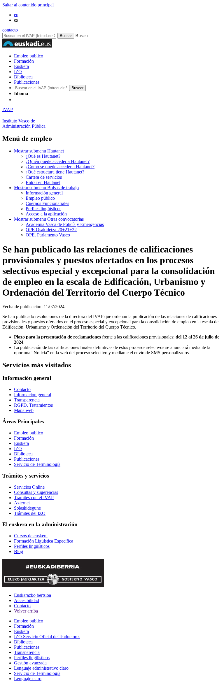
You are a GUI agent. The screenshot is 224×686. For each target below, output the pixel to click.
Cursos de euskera (31, 535)
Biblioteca (23, 76)
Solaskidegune (27, 508)
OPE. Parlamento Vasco (48, 234)
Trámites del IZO (30, 513)
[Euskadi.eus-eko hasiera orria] (36, 99)
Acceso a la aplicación (46, 213)
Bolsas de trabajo (46, 187)
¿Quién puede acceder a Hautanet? (58, 161)
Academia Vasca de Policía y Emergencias (65, 224)
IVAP (7, 109)
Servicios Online (29, 487)
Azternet (22, 502)
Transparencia (27, 399)
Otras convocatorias (49, 219)
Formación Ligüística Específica (43, 540)
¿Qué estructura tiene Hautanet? (55, 171)
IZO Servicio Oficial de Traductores (47, 636)
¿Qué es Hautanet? (43, 156)
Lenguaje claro (27, 678)
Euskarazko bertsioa (32, 595)
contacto (10, 29)
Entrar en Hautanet (43, 182)
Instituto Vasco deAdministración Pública (24, 123)
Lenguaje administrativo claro (41, 668)
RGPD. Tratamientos (33, 405)
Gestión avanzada (30, 662)
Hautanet (39, 150)
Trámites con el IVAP (34, 497)
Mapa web (24, 410)
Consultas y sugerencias (36, 492)
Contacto (22, 389)
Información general (44, 192)
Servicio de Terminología (37, 464)
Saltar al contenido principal (28, 4)
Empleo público (28, 55)
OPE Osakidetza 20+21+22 (51, 229)
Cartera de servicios (44, 177)
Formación (24, 61)
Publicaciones (26, 82)
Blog (18, 551)
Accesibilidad (26, 600)
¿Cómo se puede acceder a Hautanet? (60, 166)
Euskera (21, 66)
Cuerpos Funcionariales (47, 203)
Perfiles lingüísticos (43, 208)
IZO (18, 71)
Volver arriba (26, 610)
